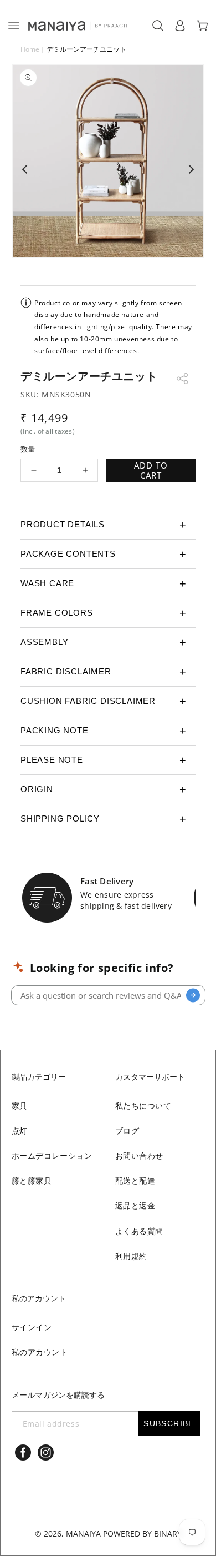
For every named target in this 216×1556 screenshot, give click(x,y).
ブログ (127, 1130)
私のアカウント (40, 1352)
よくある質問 (139, 1231)
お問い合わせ (139, 1155)
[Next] (190, 169)
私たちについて (143, 1105)
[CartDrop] (202, 25)
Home (29, 49)
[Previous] (25, 169)
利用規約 (131, 1256)
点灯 (20, 1130)
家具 (20, 1105)
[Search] (193, 995)
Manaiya (83, 1533)
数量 (27, 449)
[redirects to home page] (77, 25)
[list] (108, 169)
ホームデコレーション (52, 1155)
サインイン (32, 1327)
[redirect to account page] (180, 25)
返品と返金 (135, 1205)
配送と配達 (135, 1180)
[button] (13, 25)
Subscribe (168, 1423)
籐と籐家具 (32, 1180)
